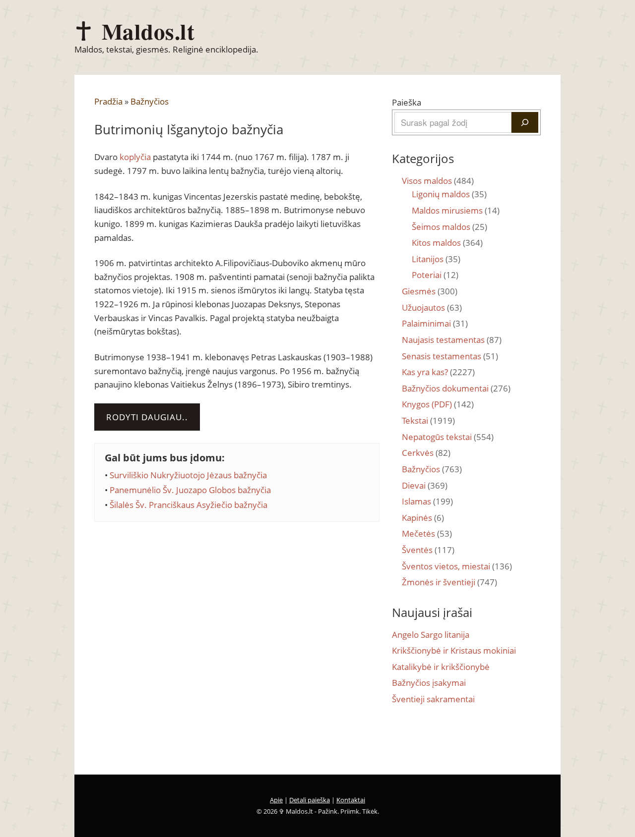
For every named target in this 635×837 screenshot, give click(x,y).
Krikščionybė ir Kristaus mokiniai (454, 650)
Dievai (424, 485)
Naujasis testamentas (452, 339)
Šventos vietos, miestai (457, 566)
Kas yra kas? (438, 372)
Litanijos (436, 259)
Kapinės (423, 517)
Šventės (428, 550)
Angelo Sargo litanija (430, 634)
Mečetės (427, 533)
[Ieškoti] (524, 122)
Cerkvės (426, 452)
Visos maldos (438, 180)
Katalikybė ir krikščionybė (441, 666)
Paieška (406, 102)
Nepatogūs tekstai (448, 437)
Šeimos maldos (449, 226)
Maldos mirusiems (456, 210)
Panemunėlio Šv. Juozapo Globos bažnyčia (190, 490)
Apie (276, 799)
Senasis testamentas (450, 356)
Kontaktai (350, 799)
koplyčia (135, 157)
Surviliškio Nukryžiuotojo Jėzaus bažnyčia (188, 475)
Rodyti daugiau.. (147, 417)
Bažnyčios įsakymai (429, 682)
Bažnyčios (149, 101)
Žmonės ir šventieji (449, 582)
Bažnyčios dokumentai (456, 388)
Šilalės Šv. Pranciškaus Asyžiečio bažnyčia (188, 504)
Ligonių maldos (449, 194)
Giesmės (429, 291)
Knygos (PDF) (438, 404)
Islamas (427, 501)
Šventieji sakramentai (433, 699)
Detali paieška (309, 799)
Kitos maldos (447, 242)
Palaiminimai (435, 323)
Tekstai (428, 420)
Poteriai (435, 274)
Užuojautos (432, 307)
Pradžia (108, 101)
